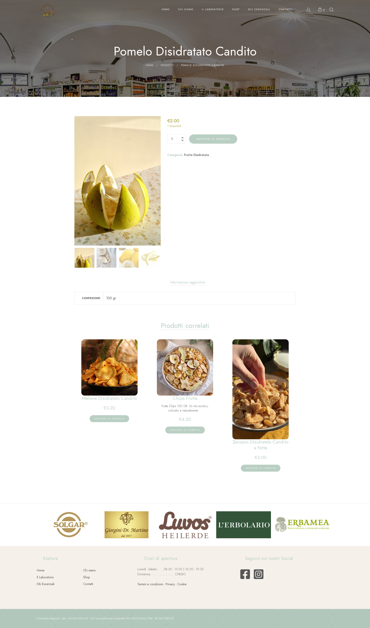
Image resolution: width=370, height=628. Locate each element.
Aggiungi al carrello (213, 139)
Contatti (88, 584)
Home (41, 570)
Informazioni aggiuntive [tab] (187, 282)
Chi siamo (89, 570)
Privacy (170, 584)
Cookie (182, 584)
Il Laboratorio (45, 577)
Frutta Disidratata (196, 155)
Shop (86, 577)
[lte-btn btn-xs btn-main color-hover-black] (109, 418)
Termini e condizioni (150, 584)
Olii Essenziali (45, 584)
